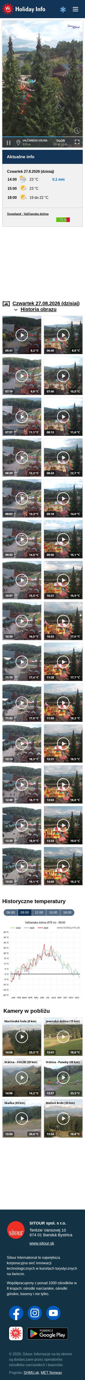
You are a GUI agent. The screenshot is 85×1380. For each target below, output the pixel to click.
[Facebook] (16, 1313)
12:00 (39, 912)
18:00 (67, 912)
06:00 (11, 912)
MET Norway (51, 1373)
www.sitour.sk (41, 1243)
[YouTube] (53, 1313)
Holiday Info (19, 5)
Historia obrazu (38, 309)
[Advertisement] (42, 261)
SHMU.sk (31, 1373)
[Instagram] (35, 1313)
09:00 (25, 912)
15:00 (53, 912)
